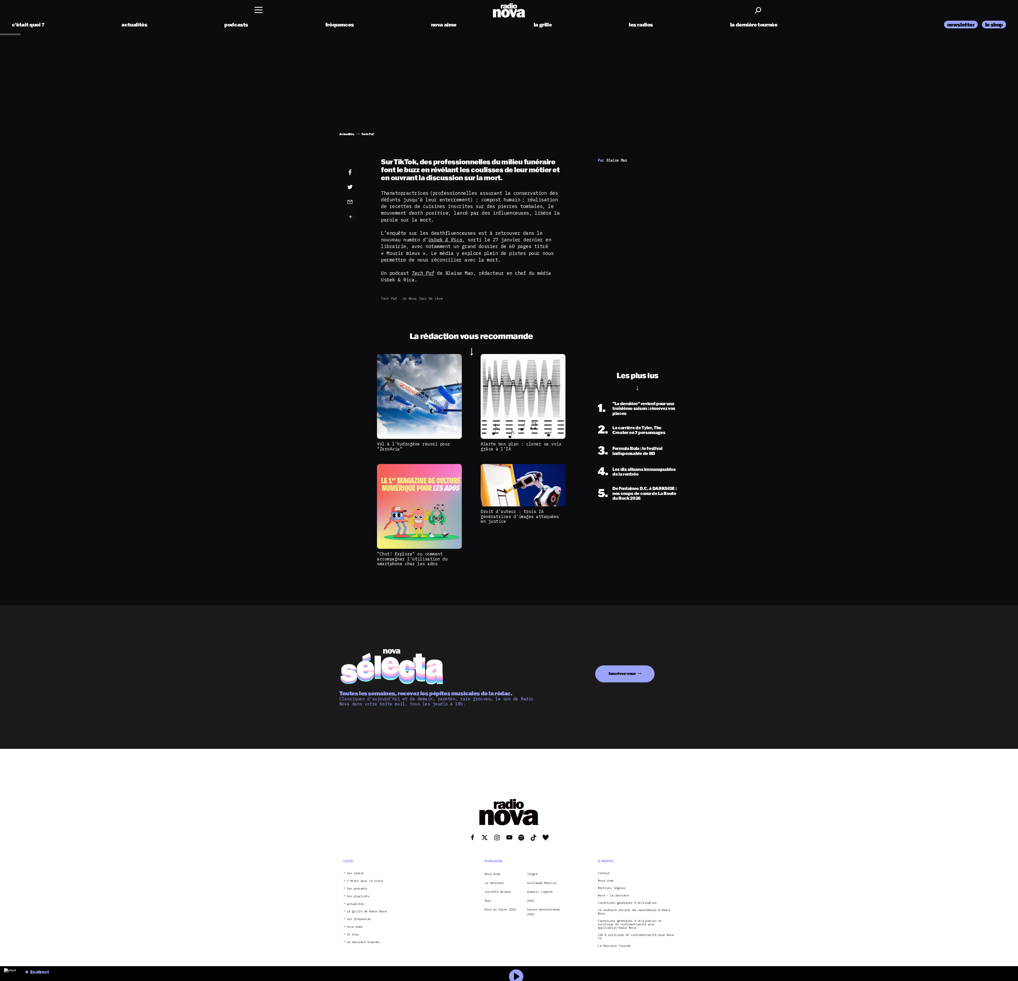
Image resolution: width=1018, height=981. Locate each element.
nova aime (444, 24)
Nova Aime (492, 874)
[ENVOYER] (358, 201)
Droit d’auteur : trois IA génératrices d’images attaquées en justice (520, 516)
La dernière (494, 883)
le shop (994, 24)
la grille (543, 24)
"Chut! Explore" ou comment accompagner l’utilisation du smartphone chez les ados (412, 558)
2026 (530, 901)
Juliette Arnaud (498, 892)
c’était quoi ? (28, 24)
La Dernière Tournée (614, 946)
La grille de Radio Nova (367, 911)
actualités (134, 24)
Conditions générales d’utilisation (627, 903)
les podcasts (357, 888)
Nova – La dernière (613, 895)
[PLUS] (358, 217)
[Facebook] (358, 172)
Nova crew (605, 880)
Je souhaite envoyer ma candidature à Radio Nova (634, 911)
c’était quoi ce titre (365, 881)
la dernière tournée (754, 24)
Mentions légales (611, 888)
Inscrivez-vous (622, 673)
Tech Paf (389, 298)
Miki (488, 901)
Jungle (532, 874)
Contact (604, 873)
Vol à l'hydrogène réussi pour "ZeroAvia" (413, 446)
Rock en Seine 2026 (500, 909)
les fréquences (359, 919)
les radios (641, 24)
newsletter (961, 24)
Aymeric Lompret (540, 892)
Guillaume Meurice (541, 883)
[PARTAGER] (358, 187)
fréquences (339, 24)
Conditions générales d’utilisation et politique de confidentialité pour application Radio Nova (630, 924)
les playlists (358, 896)
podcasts (236, 24)
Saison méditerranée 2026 (543, 912)
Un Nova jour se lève (422, 298)
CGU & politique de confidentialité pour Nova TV (636, 936)
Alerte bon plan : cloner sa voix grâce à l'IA (521, 446)
